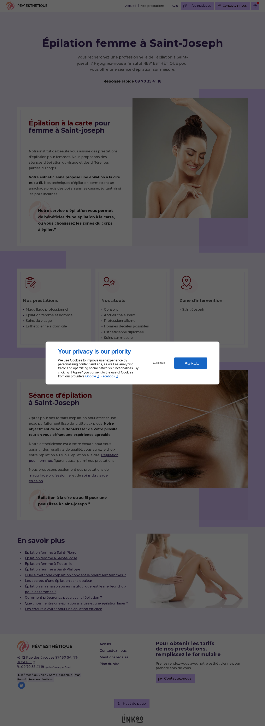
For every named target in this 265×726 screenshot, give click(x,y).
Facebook (107, 376)
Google (90, 376)
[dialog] (132, 363)
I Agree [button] (190, 363)
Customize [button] (159, 362)
